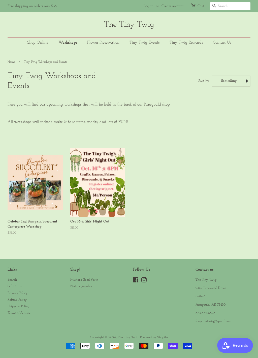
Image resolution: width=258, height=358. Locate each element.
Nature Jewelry (81, 286)
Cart (201, 6)
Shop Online (37, 43)
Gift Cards (14, 286)
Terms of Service (19, 313)
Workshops (67, 43)
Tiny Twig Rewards (186, 43)
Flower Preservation (103, 43)
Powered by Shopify (154, 337)
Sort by (203, 81)
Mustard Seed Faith (84, 279)
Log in (148, 6)
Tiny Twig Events (144, 43)
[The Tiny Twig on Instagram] (144, 281)
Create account (172, 6)
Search (12, 279)
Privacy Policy (18, 293)
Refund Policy (17, 299)
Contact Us (222, 43)
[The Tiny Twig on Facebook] (136, 281)
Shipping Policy (18, 306)
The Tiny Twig (129, 25)
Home (11, 61)
